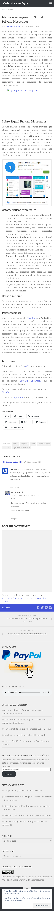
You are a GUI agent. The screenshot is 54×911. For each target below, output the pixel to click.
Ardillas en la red (12, 719)
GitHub (5, 392)
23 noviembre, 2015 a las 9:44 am (26, 495)
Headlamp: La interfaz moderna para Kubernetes (27, 815)
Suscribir (9, 774)
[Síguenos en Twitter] (42, 607)
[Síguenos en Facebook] (37, 607)
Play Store (32, 318)
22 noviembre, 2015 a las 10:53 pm (33, 469)
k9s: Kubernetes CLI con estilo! (36, 728)
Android (15, 444)
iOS (9, 448)
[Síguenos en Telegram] (46, 607)
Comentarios (13, 462)
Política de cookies (17, 900)
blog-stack (24, 444)
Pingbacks (33, 462)
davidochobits (13, 26)
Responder (14, 487)
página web (18, 397)
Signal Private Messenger (21, 448)
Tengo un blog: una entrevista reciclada (23, 790)
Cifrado (33, 444)
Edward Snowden (44, 444)
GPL (27, 366)
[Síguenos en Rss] (50, 607)
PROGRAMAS (8, 9)
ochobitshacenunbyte (15, 3)
